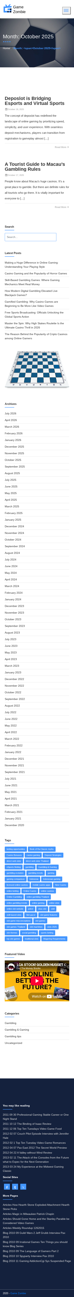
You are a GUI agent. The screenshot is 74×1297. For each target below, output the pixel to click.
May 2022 (11, 725)
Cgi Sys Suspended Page (55, 1260)
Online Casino (29, 891)
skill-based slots (14, 915)
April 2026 (11, 420)
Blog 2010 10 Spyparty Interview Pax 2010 (28, 1256)
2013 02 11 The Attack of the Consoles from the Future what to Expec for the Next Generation (36, 1159)
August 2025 (12, 473)
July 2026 (10, 413)
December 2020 (14, 825)
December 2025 (14, 446)
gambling (29, 867)
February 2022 (14, 745)
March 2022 (12, 738)
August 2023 (12, 632)
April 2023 (11, 659)
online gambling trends (17, 903)
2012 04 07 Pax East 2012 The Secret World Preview (35, 1147)
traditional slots (32, 939)
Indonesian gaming (51, 879)
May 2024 (11, 572)
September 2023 (15, 625)
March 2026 (12, 426)
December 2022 (14, 679)
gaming (51, 873)
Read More (61, 147)
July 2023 (10, 639)
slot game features (48, 915)
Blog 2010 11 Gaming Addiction (21, 1260)
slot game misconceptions (19, 921)
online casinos (47, 891)
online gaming (38, 903)
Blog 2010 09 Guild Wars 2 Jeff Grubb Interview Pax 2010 (34, 1235)
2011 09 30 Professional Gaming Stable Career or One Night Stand (36, 1116)
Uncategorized (13, 1042)
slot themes (12, 933)
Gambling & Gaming (47, 867)
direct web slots (14, 861)
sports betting (47, 933)
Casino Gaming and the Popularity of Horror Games (36, 273)
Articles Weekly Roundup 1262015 (23, 1227)
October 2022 (13, 692)
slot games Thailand (16, 927)
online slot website (15, 909)
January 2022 (13, 752)
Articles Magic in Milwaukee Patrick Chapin (28, 1213)
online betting (13, 891)
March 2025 (12, 506)
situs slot (42, 909)
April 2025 (11, 499)
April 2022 (11, 732)
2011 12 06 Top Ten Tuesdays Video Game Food (32, 1128)
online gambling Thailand (38, 897)
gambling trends (35, 873)
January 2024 (13, 599)
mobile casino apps (41, 885)
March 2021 (12, 805)
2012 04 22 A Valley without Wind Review (27, 1152)
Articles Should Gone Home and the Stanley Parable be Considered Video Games (36, 1221)
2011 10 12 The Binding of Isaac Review (27, 1123)
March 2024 (12, 586)
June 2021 (11, 785)
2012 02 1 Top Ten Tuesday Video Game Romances (34, 1142)
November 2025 (14, 453)
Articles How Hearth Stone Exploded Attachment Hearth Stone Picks (36, 1206)
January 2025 (13, 519)
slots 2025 (52, 927)
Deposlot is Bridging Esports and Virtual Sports (35, 101)
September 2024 (15, 546)
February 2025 (14, 513)
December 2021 (14, 758)
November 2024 (14, 532)
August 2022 (12, 705)
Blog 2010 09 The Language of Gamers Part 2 (31, 1251)
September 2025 (15, 466)
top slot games (13, 939)
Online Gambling (14, 897)
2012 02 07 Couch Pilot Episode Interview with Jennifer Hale (36, 1135)
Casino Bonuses (14, 855)
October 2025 (13, 459)
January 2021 (13, 818)
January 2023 (13, 672)
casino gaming (33, 855)
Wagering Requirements (54, 939)
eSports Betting (14, 867)
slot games (40, 921)
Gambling (10, 1023)
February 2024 (14, 592)
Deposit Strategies (53, 855)
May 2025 (11, 493)
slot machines (36, 927)
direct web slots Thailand (37, 861)
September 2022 (15, 698)
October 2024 (13, 539)
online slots (54, 903)
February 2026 (14, 433)
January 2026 (13, 440)
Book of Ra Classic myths (42, 849)
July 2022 (10, 712)
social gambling (29, 933)
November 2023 (14, 612)
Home (6, 48)
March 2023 (12, 665)
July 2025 (10, 479)
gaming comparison (16, 879)
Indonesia (33, 879)
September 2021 (15, 772)
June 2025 (11, 486)
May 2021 (11, 791)
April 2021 (11, 798)
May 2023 (11, 652)
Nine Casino (60, 885)
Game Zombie (18, 1293)
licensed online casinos (17, 885)
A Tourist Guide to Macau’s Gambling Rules (35, 167)
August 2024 (12, 552)
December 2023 (14, 606)
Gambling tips (13, 1036)
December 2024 (14, 526)
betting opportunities (16, 849)
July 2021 (10, 778)
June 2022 (11, 718)
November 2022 (14, 685)
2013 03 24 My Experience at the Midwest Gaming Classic (33, 1168)
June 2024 (11, 566)
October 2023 (13, 619)
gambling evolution (15, 873)
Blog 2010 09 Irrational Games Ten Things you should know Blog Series (35, 1244)
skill (52, 909)
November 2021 (14, 765)
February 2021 (14, 811)
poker (30, 909)
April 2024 (11, 579)
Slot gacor (30, 915)
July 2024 (10, 559)
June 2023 (11, 645)
